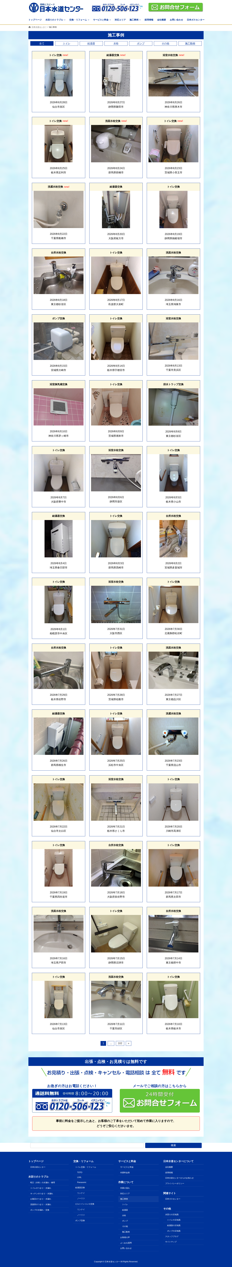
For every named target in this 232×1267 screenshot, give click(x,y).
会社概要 (169, 1167)
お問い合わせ (126, 1248)
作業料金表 (125, 1172)
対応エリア (125, 1193)
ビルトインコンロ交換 (84, 1204)
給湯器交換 (80, 1187)
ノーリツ (81, 1198)
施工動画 (190, 43)
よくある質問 (126, 1243)
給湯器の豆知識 (173, 1225)
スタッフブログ (171, 1236)
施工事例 (124, 1199)
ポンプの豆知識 (173, 1231)
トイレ (66, 43)
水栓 (116, 43)
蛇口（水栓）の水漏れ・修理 (42, 1182)
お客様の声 (125, 1237)
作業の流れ (125, 1188)
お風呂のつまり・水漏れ (40, 1199)
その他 (165, 43)
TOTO (79, 1172)
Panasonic (81, 1182)
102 (120, 1043)
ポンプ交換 (80, 1220)
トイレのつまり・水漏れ (40, 1188)
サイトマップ (171, 1242)
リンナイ (81, 1193)
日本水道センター (37, 1167)
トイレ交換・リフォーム (85, 1167)
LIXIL (79, 1177)
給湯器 (91, 43)
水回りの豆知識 (171, 1214)
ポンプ (141, 43)
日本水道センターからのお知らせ (179, 1178)
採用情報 (169, 1172)
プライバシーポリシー (174, 1183)
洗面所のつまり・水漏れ (40, 1204)
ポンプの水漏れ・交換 (39, 1210)
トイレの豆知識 (173, 1220)
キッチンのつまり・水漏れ (41, 1193)
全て (41, 43)
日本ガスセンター (172, 1199)
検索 (173, 1145)
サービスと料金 (127, 1167)
